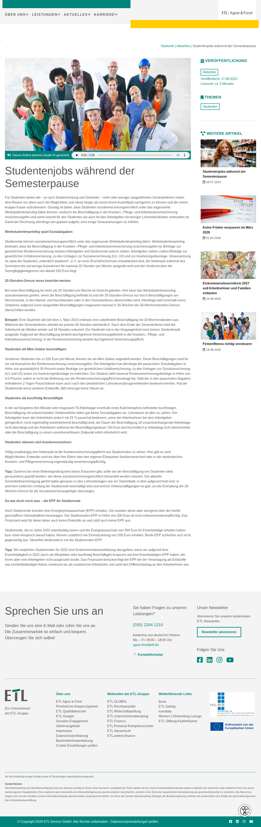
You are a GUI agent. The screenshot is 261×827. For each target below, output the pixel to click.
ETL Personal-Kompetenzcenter (130, 726)
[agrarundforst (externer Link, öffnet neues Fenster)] (200, 660)
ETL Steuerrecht (119, 731)
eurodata (165, 711)
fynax (162, 701)
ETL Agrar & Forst (69, 701)
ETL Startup (167, 706)
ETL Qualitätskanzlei (71, 711)
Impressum (64, 731)
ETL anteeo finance (121, 735)
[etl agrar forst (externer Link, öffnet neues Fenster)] (209, 660)
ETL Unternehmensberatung (127, 716)
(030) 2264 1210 (148, 624)
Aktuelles (183, 46)
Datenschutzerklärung (72, 735)
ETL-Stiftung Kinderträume (178, 721)
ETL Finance (116, 721)
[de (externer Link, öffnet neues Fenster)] (233, 727)
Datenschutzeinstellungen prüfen (134, 821)
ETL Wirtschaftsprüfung (124, 711)
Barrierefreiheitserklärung (74, 740)
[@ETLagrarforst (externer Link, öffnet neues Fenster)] (230, 660)
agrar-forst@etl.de (146, 645)
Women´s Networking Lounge (180, 716)
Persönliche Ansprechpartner (77, 706)
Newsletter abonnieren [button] (219, 632)
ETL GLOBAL (117, 701)
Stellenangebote (68, 726)
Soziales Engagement (72, 721)
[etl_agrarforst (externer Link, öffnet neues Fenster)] (219, 660)
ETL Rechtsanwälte (121, 706)
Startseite (167, 46)
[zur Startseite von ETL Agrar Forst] (237, 12)
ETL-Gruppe (65, 716)
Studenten (210, 106)
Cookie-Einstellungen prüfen (76, 745)
